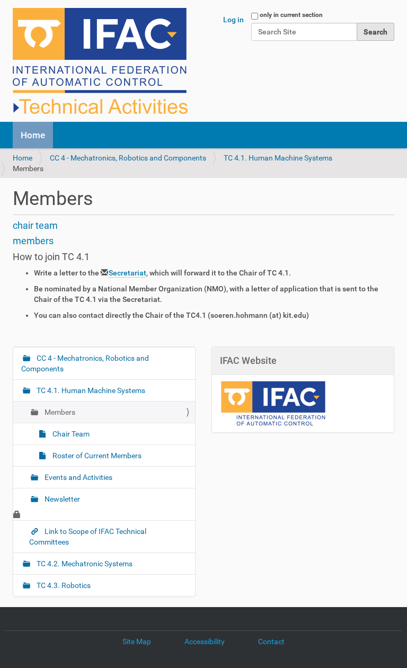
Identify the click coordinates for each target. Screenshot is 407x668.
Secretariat (127, 273)
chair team (35, 225)
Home (33, 135)
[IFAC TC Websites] (100, 61)
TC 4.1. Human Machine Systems (278, 158)
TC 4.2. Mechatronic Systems (83, 563)
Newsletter (61, 499)
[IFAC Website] (273, 402)
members (33, 240)
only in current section (291, 15)
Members (59, 412)
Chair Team (70, 434)
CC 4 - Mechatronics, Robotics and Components (128, 158)
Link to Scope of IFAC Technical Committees (87, 536)
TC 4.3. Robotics (63, 585)
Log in (233, 19)
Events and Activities (77, 477)
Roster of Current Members (96, 455)
